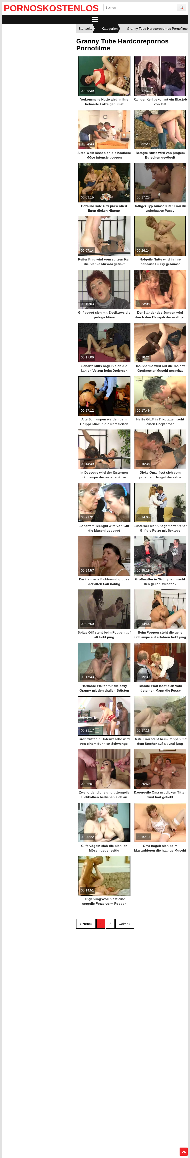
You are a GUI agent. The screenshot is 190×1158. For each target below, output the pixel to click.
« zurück (86, 924)
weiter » (124, 924)
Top (183, 1151)
